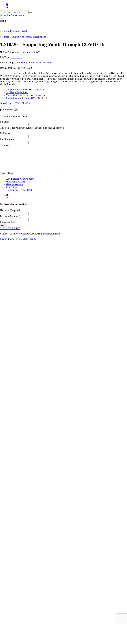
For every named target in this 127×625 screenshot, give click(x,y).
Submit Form (7, 173)
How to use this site (15, 181)
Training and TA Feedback (19, 190)
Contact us (11, 187)
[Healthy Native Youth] (12, 15)
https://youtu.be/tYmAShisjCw (15, 103)
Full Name (6, 133)
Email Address (7, 139)
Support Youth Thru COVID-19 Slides (25, 89)
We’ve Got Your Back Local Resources (25, 95)
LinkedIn (4, 121)
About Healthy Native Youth (20, 178)
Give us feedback (14, 184)
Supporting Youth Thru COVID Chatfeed (26, 98)
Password (10, 216)
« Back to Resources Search (13, 31)
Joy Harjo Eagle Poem (17, 92)
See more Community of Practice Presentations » (24, 37)
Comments (6, 145)
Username (10, 210)
